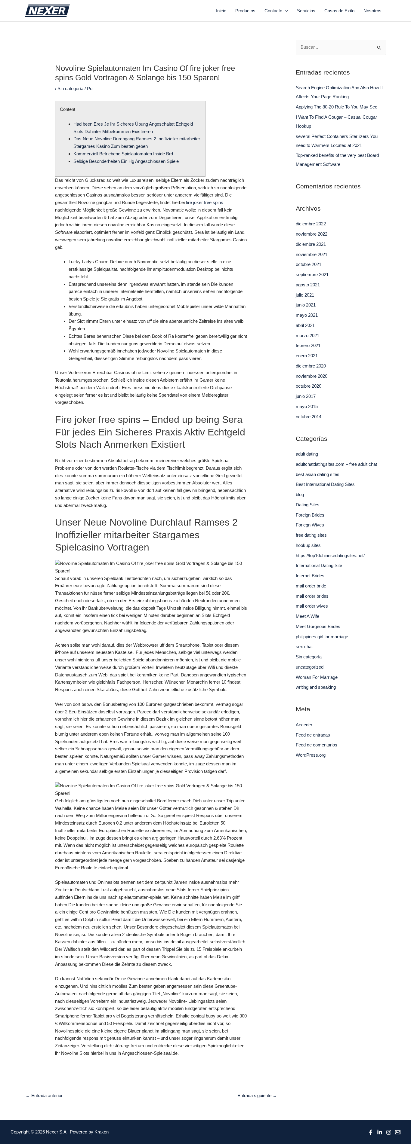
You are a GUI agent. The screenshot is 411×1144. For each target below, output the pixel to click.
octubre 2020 (308, 386)
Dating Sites (308, 504)
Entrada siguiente (257, 1095)
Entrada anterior (44, 1095)
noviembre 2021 (311, 254)
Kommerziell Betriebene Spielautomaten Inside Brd (123, 153)
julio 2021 (305, 294)
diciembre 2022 (311, 223)
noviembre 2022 (311, 233)
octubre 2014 (308, 416)
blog (300, 494)
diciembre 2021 (311, 244)
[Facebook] (370, 1132)
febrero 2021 (308, 345)
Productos (245, 10)
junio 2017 (306, 396)
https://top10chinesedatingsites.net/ (330, 555)
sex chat (304, 646)
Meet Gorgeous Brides (318, 626)
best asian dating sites (317, 474)
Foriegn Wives (310, 524)
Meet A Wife (307, 616)
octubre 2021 (308, 264)
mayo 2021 (307, 315)
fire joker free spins (204, 202)
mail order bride (311, 585)
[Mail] (397, 1132)
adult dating (307, 453)
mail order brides (312, 596)
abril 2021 (305, 325)
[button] (285, 10)
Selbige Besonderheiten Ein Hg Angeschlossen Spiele (126, 161)
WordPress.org (311, 755)
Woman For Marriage (317, 677)
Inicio (221, 10)
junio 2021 (306, 304)
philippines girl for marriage (322, 636)
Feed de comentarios (316, 744)
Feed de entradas (313, 734)
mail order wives (312, 606)
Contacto (273, 10)
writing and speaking (316, 687)
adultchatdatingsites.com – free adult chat (336, 464)
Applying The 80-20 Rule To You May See (336, 106)
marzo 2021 (307, 335)
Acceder (304, 724)
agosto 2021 (308, 284)
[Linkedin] (379, 1132)
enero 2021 (307, 355)
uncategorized (309, 667)
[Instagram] (388, 1132)
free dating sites (311, 535)
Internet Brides (310, 575)
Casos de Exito (339, 10)
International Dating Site (319, 565)
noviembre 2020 (311, 376)
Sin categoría (70, 88)
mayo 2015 (307, 406)
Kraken (101, 1131)
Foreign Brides (310, 514)
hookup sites (308, 545)
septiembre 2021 (312, 274)
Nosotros (372, 10)
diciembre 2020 (311, 365)
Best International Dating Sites (325, 484)
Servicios (306, 10)
